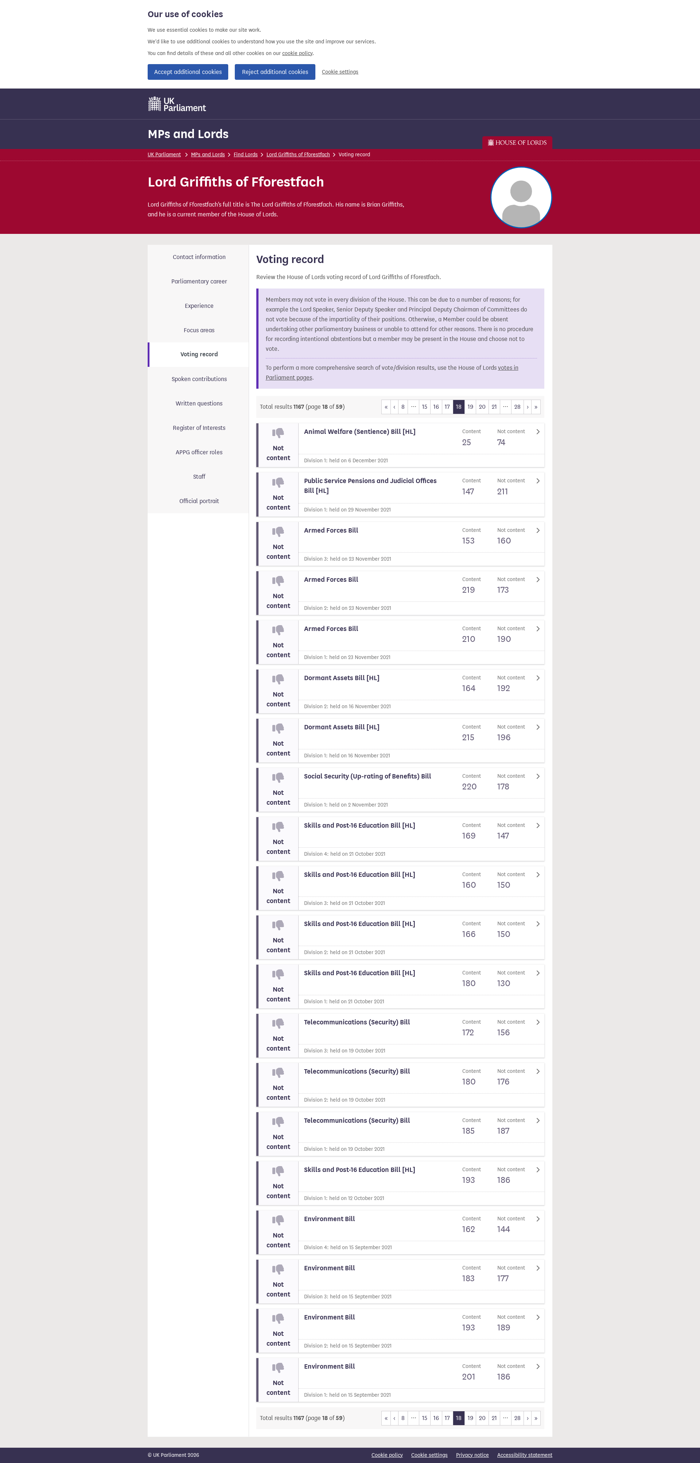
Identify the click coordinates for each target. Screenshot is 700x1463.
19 (470, 406)
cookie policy (297, 53)
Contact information (199, 257)
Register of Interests (199, 427)
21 (494, 406)
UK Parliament (164, 155)
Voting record (199, 354)
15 (424, 406)
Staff (199, 476)
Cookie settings (340, 72)
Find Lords (246, 155)
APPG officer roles (199, 452)
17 (447, 406)
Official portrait (199, 501)
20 (482, 406)
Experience (199, 305)
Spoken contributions (199, 379)
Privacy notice (472, 1455)
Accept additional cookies (188, 71)
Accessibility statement (524, 1455)
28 (517, 406)
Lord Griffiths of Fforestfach (298, 155)
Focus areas (199, 330)
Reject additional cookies (275, 71)
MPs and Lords (188, 133)
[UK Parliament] (177, 104)
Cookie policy (387, 1455)
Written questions (199, 403)
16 (436, 406)
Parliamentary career (199, 281)
